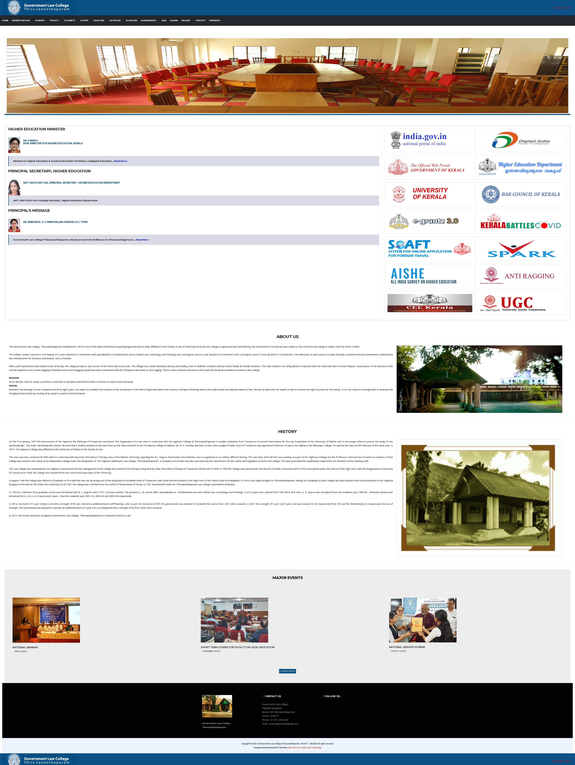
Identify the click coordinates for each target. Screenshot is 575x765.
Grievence (214, 20)
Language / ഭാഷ (562, 7)
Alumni (174, 20)
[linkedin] (334, 704)
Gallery (186, 20)
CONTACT (201, 20)
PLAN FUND (131, 20)
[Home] (215, 7)
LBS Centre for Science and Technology (304, 747)
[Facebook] (326, 704)
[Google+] (338, 704)
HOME (5, 20)
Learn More (287, 671)
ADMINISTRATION (21, 20)
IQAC (164, 20)
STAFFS (84, 20)
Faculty (54, 20)
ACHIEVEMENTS (149, 20)
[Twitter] (330, 704)
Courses (40, 20)
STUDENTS (69, 20)
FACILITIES (99, 20)
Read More (120, 161)
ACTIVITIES (115, 20)
